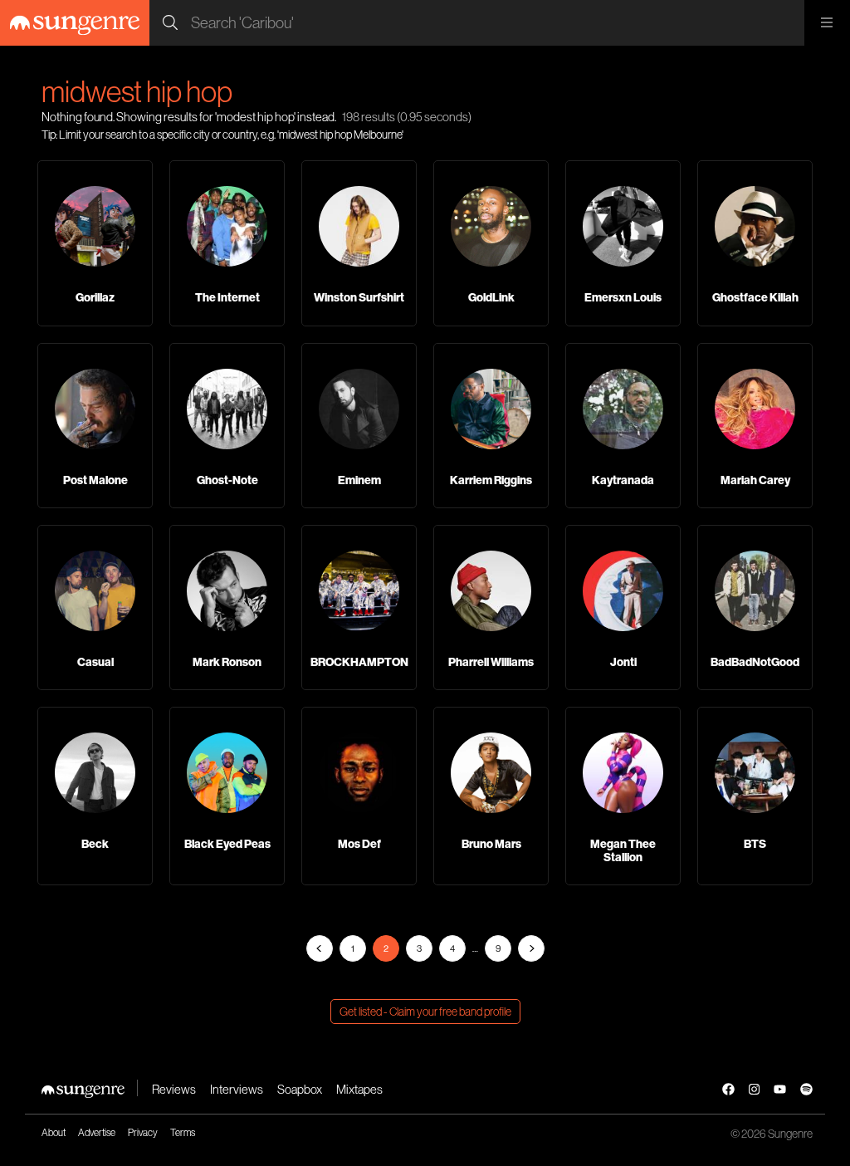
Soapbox (299, 1089)
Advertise (96, 1132)
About (54, 1132)
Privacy (143, 1132)
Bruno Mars (491, 843)
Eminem (359, 480)
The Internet (227, 297)
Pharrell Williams (491, 661)
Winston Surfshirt (359, 297)
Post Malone (95, 480)
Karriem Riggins (491, 480)
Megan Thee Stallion (623, 850)
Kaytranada (623, 480)
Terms (182, 1132)
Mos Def (359, 843)
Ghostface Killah (755, 297)
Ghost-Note (227, 480)
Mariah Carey (755, 480)
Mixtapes (359, 1089)
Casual (95, 661)
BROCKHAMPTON (359, 661)
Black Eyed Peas (227, 843)
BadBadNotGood (755, 661)
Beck (95, 843)
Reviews (174, 1089)
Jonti (623, 661)
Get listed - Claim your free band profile (425, 1011)
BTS (755, 843)
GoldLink (491, 297)
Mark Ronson (227, 661)
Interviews (236, 1089)
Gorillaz (95, 297)
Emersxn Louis (623, 297)
